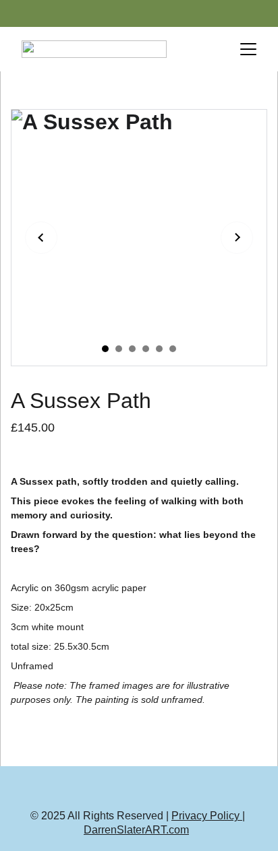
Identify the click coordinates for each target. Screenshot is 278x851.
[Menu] (248, 49)
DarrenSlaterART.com (136, 830)
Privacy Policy (206, 815)
